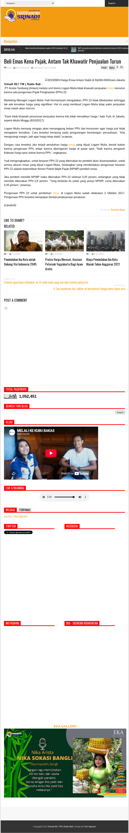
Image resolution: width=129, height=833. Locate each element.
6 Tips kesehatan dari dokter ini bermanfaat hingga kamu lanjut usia (89, 289)
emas (110, 88)
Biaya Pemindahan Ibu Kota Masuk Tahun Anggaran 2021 (103, 261)
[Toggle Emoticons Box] (6, 308)
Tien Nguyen (90, 826)
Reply (9, 68)
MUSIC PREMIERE (16, 516)
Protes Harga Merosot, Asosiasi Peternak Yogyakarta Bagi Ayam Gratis (64, 264)
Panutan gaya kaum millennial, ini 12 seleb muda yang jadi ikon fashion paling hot (46, 282)
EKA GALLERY (65, 726)
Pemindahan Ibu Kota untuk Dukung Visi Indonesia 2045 (20, 261)
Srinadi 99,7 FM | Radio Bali (60, 826)
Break (9, 49)
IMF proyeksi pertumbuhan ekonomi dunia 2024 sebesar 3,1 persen (68, 49)
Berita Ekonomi (23, 68)
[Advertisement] (64, 29)
